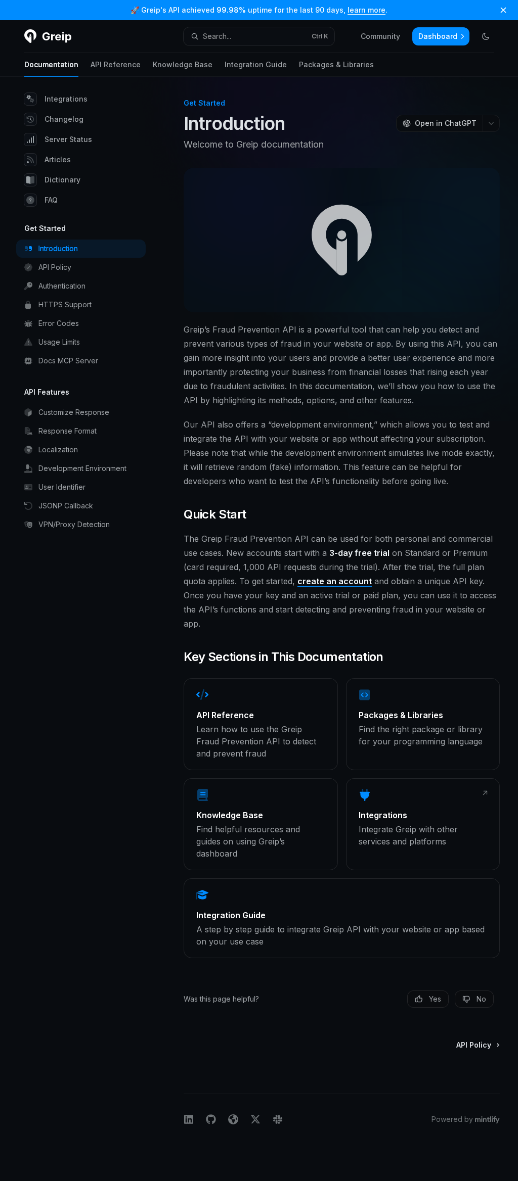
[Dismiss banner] (503, 10)
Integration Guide (256, 64)
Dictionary (62, 179)
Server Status (68, 139)
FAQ (51, 200)
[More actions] (491, 123)
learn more (366, 10)
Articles (58, 159)
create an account (334, 581)
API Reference (116, 64)
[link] (260, 724)
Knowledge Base (182, 64)
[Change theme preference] (486, 36)
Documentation (51, 64)
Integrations (66, 99)
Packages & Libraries (336, 64)
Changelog (64, 119)
